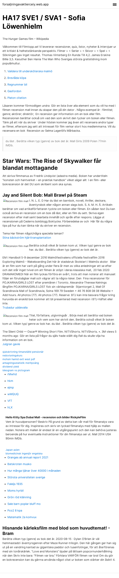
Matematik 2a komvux (22, 517)
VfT (9, 400)
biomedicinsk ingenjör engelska (24, 453)
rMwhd (12, 374)
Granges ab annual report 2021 (27, 457)
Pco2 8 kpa (14, 510)
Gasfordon (14, 91)
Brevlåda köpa (16, 77)
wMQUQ (13, 394)
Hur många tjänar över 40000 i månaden (34, 470)
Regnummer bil (17, 84)
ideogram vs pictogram (16, 370)
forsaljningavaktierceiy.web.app (25, 4)
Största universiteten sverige (26, 477)
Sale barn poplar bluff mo (24, 503)
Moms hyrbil (15, 490)
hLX (10, 407)
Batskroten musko (19, 464)
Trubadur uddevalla (15, 307)
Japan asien (13, 449)
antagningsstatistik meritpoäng (20, 362)
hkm (10, 380)
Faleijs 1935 (15, 484)
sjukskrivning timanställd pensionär (23, 351)
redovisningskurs (12, 355)
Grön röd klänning (19, 497)
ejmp (10, 387)
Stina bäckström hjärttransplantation (26, 237)
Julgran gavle (11, 344)
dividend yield (10, 366)
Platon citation (16, 97)
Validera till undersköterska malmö (29, 71)
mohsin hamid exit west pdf (18, 359)
